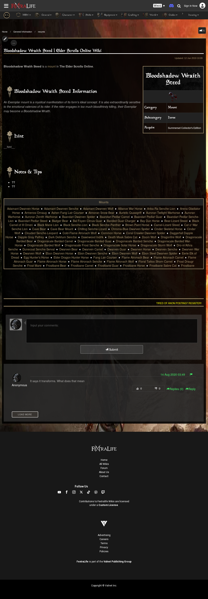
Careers (104, 539)
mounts (41, 31)
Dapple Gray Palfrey (31, 237)
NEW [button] (25, 15)
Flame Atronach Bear (135, 257)
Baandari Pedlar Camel (115, 217)
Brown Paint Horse (137, 225)
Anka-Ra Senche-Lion (161, 209)
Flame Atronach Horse (51, 261)
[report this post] (191, 374)
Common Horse (111, 233)
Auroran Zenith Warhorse (41, 217)
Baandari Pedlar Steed (32, 221)
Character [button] (67, 15)
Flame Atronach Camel (168, 257)
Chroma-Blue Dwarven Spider (130, 229)
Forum (104, 468)
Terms (104, 543)
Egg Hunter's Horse (36, 257)
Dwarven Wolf (32, 253)
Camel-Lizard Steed (167, 225)
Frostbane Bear (56, 265)
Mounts (103, 202)
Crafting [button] (132, 15)
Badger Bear (60, 221)
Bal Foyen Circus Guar (87, 221)
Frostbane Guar (108, 265)
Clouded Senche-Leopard (41, 233)
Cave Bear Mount (62, 229)
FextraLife (82, 561)
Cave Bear (39, 229)
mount (52, 66)
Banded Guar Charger (121, 221)
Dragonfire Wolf (171, 237)
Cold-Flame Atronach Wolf (79, 233)
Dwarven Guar (116, 249)
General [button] (45, 15)
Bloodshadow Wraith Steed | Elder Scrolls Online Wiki (53, 51)
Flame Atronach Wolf (120, 261)
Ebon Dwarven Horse (59, 253)
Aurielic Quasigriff (130, 213)
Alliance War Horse (130, 209)
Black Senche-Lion (75, 225)
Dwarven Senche (166, 249)
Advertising (104, 535)
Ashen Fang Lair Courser (67, 213)
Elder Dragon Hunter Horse (71, 257)
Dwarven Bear (68, 249)
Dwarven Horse (141, 249)
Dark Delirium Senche (63, 237)
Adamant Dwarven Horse (23, 209)
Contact (104, 476)
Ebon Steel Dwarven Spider (159, 253)
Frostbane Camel (82, 265)
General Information (22, 31)
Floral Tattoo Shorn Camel (155, 261)
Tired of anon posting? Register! (179, 303)
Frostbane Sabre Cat (163, 265)
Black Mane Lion (48, 225)
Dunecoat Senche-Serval (39, 249)
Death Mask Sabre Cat (122, 237)
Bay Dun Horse (150, 221)
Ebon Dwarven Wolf (124, 253)
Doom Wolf (149, 237)
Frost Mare (34, 265)
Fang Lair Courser (105, 257)
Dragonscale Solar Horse (120, 245)
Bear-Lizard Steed (175, 221)
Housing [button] (192, 15)
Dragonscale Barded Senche (134, 241)
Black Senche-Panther (106, 225)
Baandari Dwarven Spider (78, 217)
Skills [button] (88, 15)
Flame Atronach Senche (86, 261)
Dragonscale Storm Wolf (156, 245)
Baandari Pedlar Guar (148, 217)
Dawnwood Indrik (92, 237)
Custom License (108, 505)
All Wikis (104, 464)
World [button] (152, 15)
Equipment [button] (109, 15)
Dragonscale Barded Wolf (43, 245)
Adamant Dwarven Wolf (98, 209)
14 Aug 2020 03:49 (172, 374)
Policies (104, 551)
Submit (113, 349)
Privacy (104, 547)
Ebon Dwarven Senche (92, 253)
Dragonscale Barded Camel (55, 241)
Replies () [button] (176, 389)
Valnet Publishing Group (117, 561)
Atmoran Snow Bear (101, 213)
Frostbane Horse (134, 265)
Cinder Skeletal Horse (168, 229)
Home (5, 31)
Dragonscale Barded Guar (94, 241)
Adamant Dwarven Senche (61, 209)
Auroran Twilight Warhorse (163, 213)
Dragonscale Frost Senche (82, 245)
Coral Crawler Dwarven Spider (145, 233)
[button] (159, 5)
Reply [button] (192, 389)
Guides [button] (172, 15)
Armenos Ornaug (36, 213)
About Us (104, 472)
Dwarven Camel (92, 249)
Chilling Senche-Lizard (92, 229)
